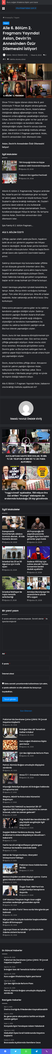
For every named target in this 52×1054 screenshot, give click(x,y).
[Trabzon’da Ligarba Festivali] (9, 178)
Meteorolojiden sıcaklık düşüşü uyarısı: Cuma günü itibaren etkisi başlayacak (25, 878)
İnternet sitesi (8, 674)
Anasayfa (8, 17)
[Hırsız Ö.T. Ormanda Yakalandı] (10, 779)
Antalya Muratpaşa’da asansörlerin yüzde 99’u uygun (38, 594)
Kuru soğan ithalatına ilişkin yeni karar (22, 2)
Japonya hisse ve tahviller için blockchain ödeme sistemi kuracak (23, 931)
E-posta (6, 664)
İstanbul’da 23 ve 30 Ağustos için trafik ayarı (12, 564)
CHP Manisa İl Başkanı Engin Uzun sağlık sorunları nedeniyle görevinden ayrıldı (22, 901)
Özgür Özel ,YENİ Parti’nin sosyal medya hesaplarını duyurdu (32, 889)
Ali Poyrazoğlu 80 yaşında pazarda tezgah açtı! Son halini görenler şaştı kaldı (38, 535)
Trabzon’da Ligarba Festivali (33, 175)
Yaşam (16, 17)
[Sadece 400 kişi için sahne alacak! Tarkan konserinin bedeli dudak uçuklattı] (38, 552)
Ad (4, 654)
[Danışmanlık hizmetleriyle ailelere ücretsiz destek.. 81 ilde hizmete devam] (13, 522)
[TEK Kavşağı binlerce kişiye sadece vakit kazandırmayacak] (9, 166)
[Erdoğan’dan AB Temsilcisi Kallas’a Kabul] (10, 733)
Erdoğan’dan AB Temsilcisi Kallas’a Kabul (32, 730)
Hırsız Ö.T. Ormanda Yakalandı (34, 775)
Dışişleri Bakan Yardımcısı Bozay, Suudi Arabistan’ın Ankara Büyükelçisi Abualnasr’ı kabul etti (24, 835)
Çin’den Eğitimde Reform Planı (34, 753)
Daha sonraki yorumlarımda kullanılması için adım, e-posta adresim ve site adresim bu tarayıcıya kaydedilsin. (25, 688)
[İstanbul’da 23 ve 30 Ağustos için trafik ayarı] (13, 552)
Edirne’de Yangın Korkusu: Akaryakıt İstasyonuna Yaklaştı (20, 856)
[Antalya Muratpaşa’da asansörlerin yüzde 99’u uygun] (38, 582)
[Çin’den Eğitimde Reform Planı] (10, 757)
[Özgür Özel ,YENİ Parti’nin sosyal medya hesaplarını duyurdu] (10, 890)
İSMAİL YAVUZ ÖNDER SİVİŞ (17, 55)
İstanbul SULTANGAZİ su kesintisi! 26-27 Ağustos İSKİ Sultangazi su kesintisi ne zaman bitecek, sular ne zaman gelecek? (25, 809)
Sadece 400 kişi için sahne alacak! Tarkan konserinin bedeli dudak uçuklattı (37, 565)
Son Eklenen (26, 711)
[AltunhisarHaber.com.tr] (26, 8)
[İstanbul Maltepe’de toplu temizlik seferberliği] (13, 582)
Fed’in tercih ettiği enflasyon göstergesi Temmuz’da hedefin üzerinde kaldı (22, 846)
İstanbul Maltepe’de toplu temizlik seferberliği (12, 594)
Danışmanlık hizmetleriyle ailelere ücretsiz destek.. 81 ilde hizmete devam (13, 535)
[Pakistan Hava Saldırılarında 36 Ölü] (10, 869)
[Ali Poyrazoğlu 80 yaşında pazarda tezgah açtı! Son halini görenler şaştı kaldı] (38, 522)
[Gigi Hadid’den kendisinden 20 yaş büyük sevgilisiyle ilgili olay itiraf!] (10, 823)
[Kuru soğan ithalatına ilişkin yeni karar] (10, 745)
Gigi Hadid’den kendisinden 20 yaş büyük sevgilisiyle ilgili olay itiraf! (34, 822)
